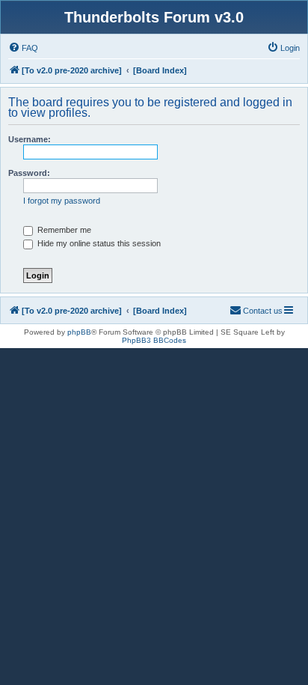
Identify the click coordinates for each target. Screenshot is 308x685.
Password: (29, 172)
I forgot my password (61, 200)
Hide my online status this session (98, 243)
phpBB (79, 332)
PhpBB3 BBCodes (154, 340)
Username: (29, 139)
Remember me (63, 229)
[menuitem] (23, 48)
